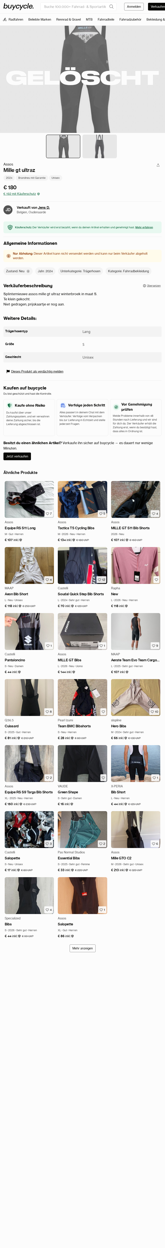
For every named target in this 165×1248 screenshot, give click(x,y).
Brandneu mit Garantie (32, 177)
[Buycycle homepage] (18, 6)
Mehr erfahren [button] (144, 227)
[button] (13, 540)
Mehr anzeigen (82, 948)
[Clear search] (111, 7)
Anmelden (134, 7)
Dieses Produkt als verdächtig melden (37, 371)
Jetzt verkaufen (17, 456)
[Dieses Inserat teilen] (158, 165)
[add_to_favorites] (156, 579)
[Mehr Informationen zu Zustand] (28, 271)
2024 (9, 177)
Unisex (56, 177)
